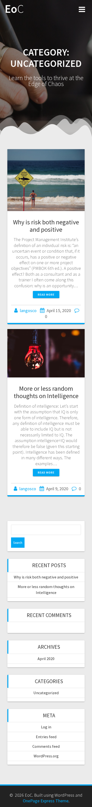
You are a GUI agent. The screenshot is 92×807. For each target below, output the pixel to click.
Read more (46, 294)
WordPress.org (46, 755)
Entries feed (46, 736)
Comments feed (46, 746)
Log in (46, 726)
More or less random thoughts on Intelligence (46, 392)
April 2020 (46, 658)
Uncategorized (46, 692)
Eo (14, 9)
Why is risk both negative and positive (46, 225)
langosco (28, 310)
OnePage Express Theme (45, 801)
